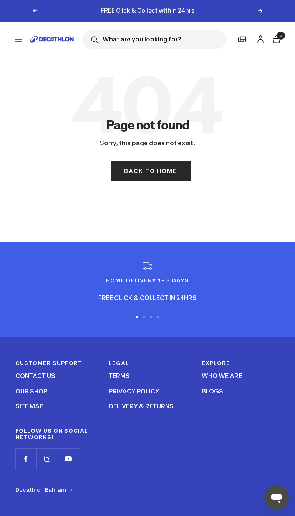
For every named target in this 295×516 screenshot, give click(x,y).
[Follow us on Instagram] (47, 459)
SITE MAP (29, 406)
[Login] (259, 38)
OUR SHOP (31, 391)
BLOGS (212, 391)
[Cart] (276, 38)
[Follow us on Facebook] (25, 459)
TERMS (119, 376)
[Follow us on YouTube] (68, 459)
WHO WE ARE (222, 376)
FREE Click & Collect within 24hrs (148, 8)
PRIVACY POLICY (134, 391)
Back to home (150, 171)
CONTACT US (35, 376)
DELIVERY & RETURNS (141, 406)
